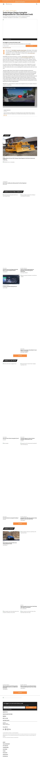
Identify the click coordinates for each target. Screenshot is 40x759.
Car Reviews (5, 747)
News (4, 541)
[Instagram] (4, 115)
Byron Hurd (5, 184)
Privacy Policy (5, 723)
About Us (5, 712)
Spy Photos (5, 745)
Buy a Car (5, 718)
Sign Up (31, 45)
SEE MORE (20, 355)
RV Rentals (5, 756)
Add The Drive (23, 17)
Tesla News (5, 268)
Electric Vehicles (23, 268)
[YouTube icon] (3, 729)
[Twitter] (6, 115)
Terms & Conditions (6, 724)
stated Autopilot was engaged (27, 56)
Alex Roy (4, 439)
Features (5, 749)
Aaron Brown (5, 17)
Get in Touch (6, 720)
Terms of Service (5, 47)
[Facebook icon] (7, 729)
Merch (4, 716)
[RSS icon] (10, 729)
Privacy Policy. (9, 47)
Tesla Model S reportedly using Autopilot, (19, 50)
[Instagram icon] (5, 729)
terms (33, 735)
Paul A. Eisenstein (23, 608)
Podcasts (5, 752)
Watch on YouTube (7, 714)
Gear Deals (5, 754)
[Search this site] (36, 4)
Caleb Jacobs (5, 160)
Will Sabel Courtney (24, 272)
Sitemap (4, 722)
